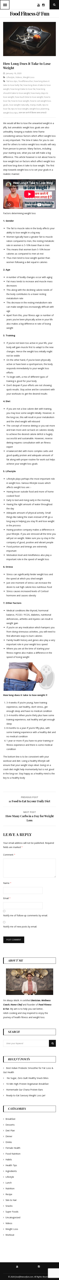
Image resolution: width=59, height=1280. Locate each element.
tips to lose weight (19, 108)
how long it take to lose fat (22, 89)
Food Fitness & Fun (29, 13)
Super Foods (12, 1211)
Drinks (9, 1142)
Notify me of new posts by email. (20, 926)
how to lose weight (20, 100)
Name (7, 883)
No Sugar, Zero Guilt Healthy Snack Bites (27, 1078)
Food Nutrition (13, 1153)
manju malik (36, 104)
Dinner (9, 1136)
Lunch (9, 1182)
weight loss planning (39, 108)
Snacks (9, 1205)
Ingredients (11, 1171)
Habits (9, 1159)
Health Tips (11, 1165)
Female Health (13, 1147)
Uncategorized (13, 1217)
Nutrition (10, 1188)
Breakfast (10, 1118)
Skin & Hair (11, 1200)
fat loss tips (11, 81)
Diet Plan (10, 1130)
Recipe (9, 1194)
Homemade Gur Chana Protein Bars (24, 1089)
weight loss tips (10, 112)
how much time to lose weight (29, 97)
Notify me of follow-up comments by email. (25, 915)
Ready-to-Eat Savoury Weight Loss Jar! (25, 1095)
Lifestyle (10, 77)
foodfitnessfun (25, 81)
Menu (4, 4)
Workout (10, 1234)
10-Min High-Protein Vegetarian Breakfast (27, 1083)
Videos (18, 77)
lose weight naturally (19, 104)
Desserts (10, 1124)
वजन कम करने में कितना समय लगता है (32, 112)
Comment (9, 854)
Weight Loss (28, 77)
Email (7, 898)
